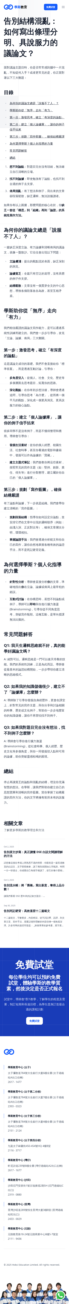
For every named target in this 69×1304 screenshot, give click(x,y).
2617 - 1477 (15, 1082)
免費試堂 (50, 6)
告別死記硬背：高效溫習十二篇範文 (27, 911)
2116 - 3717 (15, 1150)
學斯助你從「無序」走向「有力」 (31, 110)
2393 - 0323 (15, 1106)
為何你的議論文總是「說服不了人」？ (34, 103)
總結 (12, 158)
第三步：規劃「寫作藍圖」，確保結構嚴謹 (37, 136)
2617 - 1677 (15, 1170)
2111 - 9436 (15, 1238)
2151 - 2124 (15, 1130)
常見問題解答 (18, 150)
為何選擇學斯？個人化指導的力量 (31, 143)
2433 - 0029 (15, 1219)
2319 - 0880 (15, 1194)
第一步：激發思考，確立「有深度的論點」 (37, 117)
